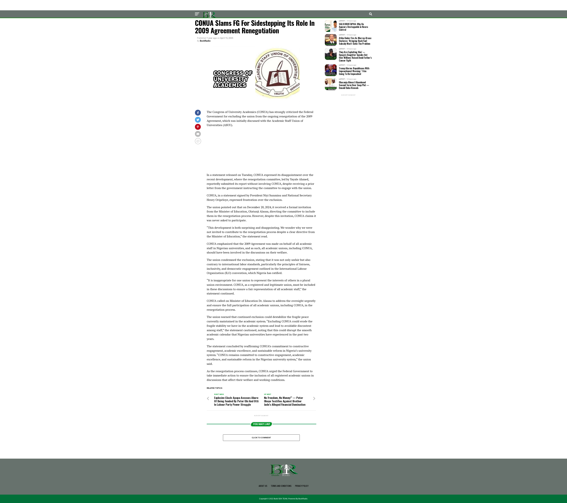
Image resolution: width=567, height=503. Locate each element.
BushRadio (205, 41)
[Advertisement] (261, 151)
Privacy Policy (301, 485)
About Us (263, 485)
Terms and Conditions (281, 485)
